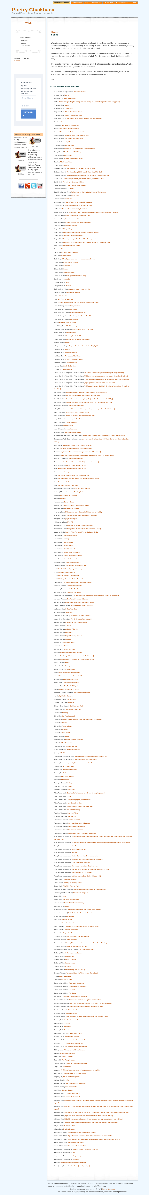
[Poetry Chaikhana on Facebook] (21, 188)
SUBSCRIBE (28, 114)
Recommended (122, 3)
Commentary (25, 46)
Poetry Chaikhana (61, 3)
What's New (96, 3)
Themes (54, 32)
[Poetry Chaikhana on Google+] (27, 188)
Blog (86, 3)
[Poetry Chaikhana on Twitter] (34, 188)
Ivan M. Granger (108, 1189)
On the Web (108, 3)
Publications (77, 3)
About (134, 3)
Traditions (24, 40)
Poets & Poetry (25, 37)
